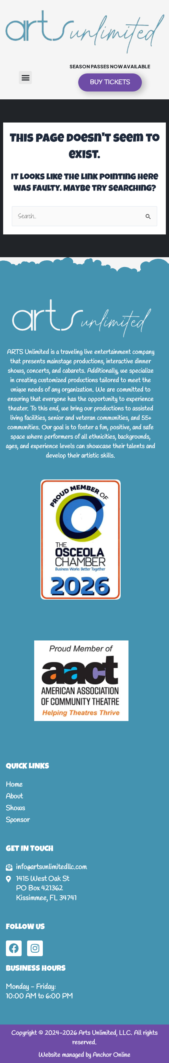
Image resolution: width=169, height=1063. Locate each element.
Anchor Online (111, 1055)
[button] (25, 77)
